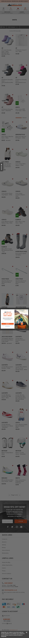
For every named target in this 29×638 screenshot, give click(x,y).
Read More (9, 636)
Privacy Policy (8, 326)
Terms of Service (12, 325)
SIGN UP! (7, 323)
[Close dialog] (27, 310)
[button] (1, 167)
